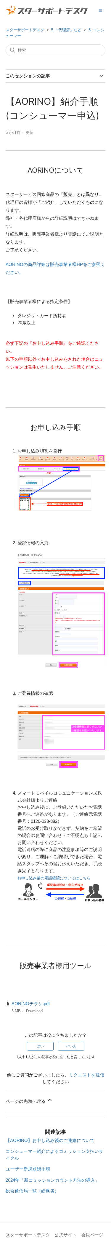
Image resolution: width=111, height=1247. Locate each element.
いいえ (71, 1046)
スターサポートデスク (25, 30)
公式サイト (65, 1234)
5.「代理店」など (66, 30)
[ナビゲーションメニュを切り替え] (100, 10)
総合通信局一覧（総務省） (32, 1190)
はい (40, 1046)
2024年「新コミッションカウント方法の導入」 (52, 1180)
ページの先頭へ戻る (26, 1101)
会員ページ (92, 1234)
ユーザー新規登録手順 (28, 1168)
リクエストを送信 (86, 1074)
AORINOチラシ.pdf (31, 1003)
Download (34, 1011)
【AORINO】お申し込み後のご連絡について (50, 1140)
